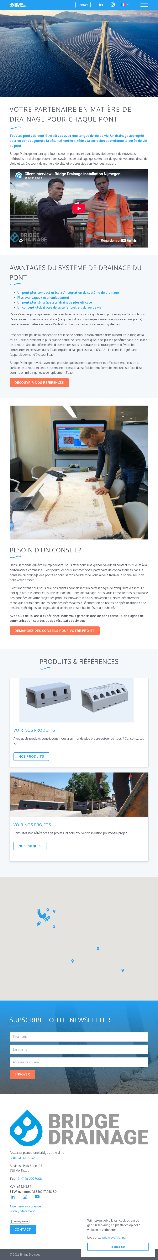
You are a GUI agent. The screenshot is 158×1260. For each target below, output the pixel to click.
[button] (38, 924)
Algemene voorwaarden (26, 1206)
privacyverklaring (114, 1237)
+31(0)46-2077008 (29, 1179)
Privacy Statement (22, 1211)
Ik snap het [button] (118, 1246)
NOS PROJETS (29, 846)
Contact (82, 5)
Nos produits (31, 756)
